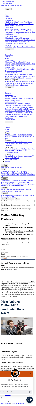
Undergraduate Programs (9, 180)
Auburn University (8, 398)
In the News (8, 95)
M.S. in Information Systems (14, 76)
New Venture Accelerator (17, 111)
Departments (9, 27)
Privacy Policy (5, 403)
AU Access (27, 156)
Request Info (9, 55)
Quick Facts (23, 22)
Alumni (7, 161)
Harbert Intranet (10, 119)
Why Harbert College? (12, 22)
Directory (8, 45)
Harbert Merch (14, 158)
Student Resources (16, 143)
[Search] (2, 165)
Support (3, 195)
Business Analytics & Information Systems (18, 30)
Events (7, 17)
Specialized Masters (11, 72)
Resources (9, 195)
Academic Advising (20, 43)
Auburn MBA (9, 67)
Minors (18, 64)
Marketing (29, 31)
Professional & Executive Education (16, 85)
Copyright (4, 402)
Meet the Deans (13, 24)
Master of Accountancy (12, 74)
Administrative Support (12, 38)
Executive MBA (29, 69)
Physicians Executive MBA (13, 71)
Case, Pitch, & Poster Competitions (20, 150)
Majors (13, 64)
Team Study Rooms (21, 142)
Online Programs (25, 64)
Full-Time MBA (10, 69)
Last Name (4, 252)
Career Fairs (20, 149)
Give (20, 5)
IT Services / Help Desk (18, 41)
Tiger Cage (27, 149)
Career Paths (14, 65)
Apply (7, 58)
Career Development (17, 136)
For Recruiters (14, 5)
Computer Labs (10, 142)
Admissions (8, 62)
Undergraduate (9, 60)
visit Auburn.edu (7, 3)
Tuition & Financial (19, 62)
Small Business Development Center (16, 112)
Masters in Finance (26, 74)
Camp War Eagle (10, 149)
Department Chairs (21, 98)
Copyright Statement (17, 403)
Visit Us (7, 56)
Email (2, 254)
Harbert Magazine (10, 47)
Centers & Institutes (11, 102)
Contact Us (8, 18)
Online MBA (19, 69)
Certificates (18, 81)
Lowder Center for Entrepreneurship (19, 108)
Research (9, 87)
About (7, 9)
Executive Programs (28, 81)
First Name (4, 250)
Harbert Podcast (22, 47)
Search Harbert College (8, 201)
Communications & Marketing (14, 40)
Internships (21, 65)
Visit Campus (5, 5)
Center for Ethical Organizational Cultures (18, 105)
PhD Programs (9, 81)
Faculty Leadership (11, 96)
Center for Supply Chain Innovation (16, 107)
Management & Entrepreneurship (15, 33)
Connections (17, 195)
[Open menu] (6, 165)
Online (7, 131)
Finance (22, 29)
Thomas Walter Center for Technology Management (19, 113)
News (6, 15)
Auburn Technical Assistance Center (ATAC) (19, 104)
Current (7, 127)
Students (8, 122)
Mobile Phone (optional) (8, 256)
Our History (31, 47)
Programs (9, 49)
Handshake (8, 156)
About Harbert (9, 20)
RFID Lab (29, 111)
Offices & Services (11, 36)
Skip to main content (7, 1)
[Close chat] (30, 374)
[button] (29, 400)
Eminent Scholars (18, 189)
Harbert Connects (17, 156)
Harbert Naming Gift (16, 25)
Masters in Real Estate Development (20, 78)
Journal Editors (15, 100)
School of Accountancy (12, 29)
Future (7, 129)
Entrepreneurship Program (24, 83)
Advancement (24, 38)
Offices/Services (24, 171)
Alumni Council (24, 24)
